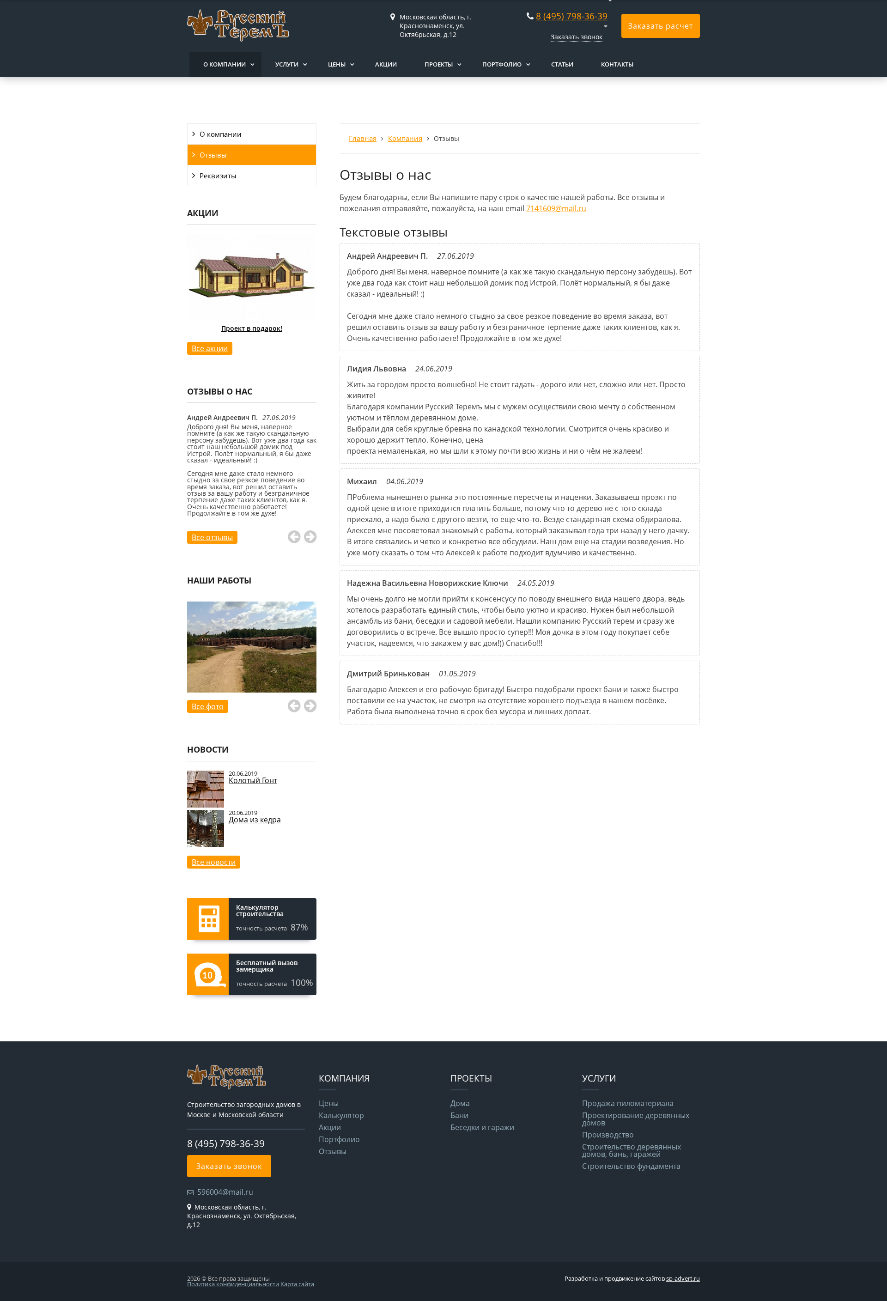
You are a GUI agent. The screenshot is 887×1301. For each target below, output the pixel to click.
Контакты (617, 64)
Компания (405, 138)
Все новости (214, 862)
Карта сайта (297, 1284)
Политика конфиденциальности (233, 1284)
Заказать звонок (576, 36)
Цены (337, 64)
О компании (224, 64)
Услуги (286, 64)
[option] (251, 294)
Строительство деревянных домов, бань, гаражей (631, 1150)
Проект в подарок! (251, 328)
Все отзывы (212, 537)
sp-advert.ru (683, 1278)
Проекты (439, 64)
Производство (608, 1134)
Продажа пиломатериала (628, 1103)
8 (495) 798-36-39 (572, 16)
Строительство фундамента (631, 1166)
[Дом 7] (251, 658)
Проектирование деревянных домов (635, 1119)
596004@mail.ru (225, 1192)
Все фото (208, 706)
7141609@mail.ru (556, 208)
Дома (460, 1103)
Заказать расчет (660, 26)
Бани (459, 1115)
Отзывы (213, 154)
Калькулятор (341, 1115)
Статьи (562, 64)
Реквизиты (218, 175)
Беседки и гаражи (482, 1127)
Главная (363, 138)
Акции (386, 64)
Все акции (210, 348)
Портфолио (502, 64)
